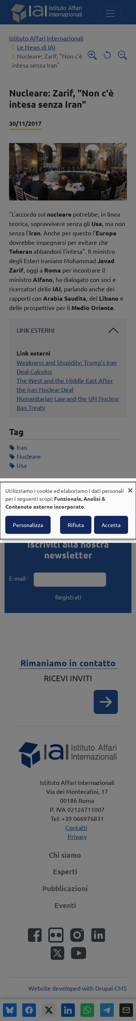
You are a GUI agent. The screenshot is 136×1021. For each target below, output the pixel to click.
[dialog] (68, 510)
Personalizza (28, 524)
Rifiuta (76, 524)
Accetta (111, 524)
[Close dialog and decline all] (130, 486)
